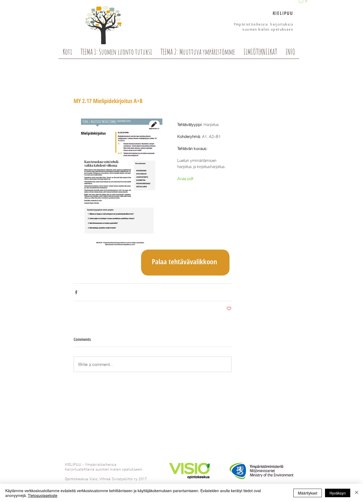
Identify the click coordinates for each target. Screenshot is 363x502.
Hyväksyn (338, 493)
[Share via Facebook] (76, 292)
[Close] (356, 493)
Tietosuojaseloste (42, 495)
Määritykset (307, 493)
